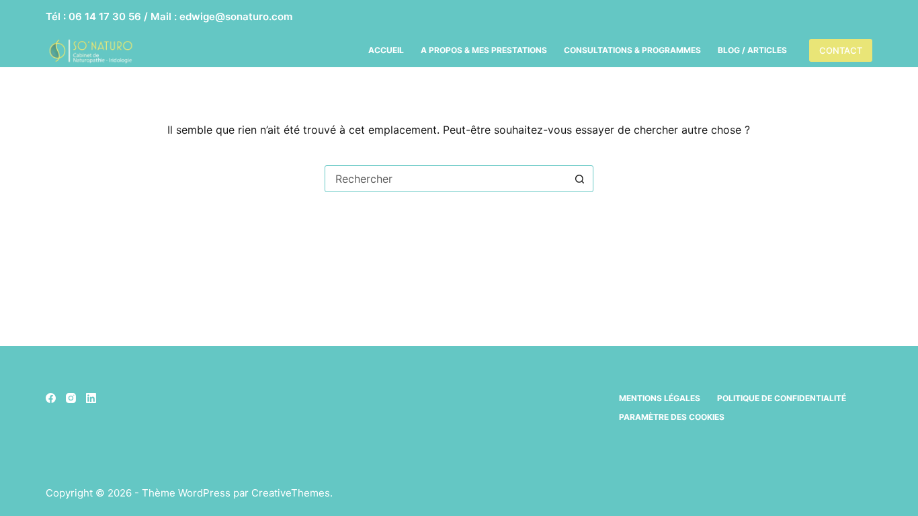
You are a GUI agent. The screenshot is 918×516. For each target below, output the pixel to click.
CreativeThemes (290, 492)
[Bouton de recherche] (580, 178)
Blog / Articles (752, 50)
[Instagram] (71, 398)
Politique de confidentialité (781, 398)
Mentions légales (659, 398)
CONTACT (840, 50)
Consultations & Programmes (632, 50)
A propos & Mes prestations (484, 50)
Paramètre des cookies (671, 417)
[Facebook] (51, 398)
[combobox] (446, 178)
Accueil (386, 50)
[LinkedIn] (91, 398)
